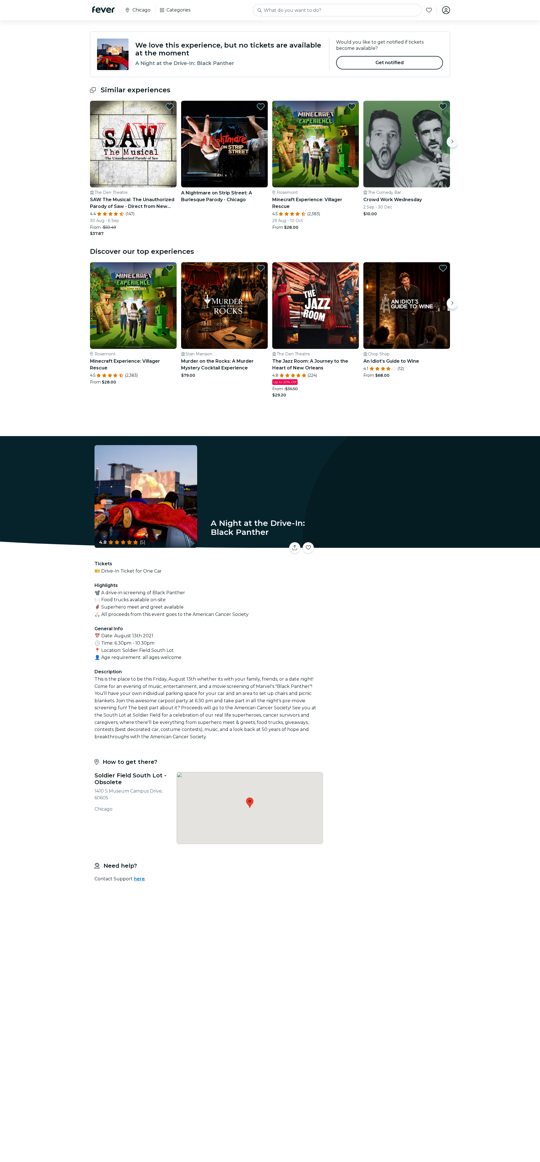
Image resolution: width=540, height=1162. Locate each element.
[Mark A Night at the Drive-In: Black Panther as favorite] (308, 547)
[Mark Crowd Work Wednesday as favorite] (443, 106)
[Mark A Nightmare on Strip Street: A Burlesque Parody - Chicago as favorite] (260, 106)
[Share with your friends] (294, 547)
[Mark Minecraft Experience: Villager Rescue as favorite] (352, 106)
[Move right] (452, 141)
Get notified (389, 62)
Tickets (388, 544)
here (139, 878)
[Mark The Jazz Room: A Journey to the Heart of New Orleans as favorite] (352, 268)
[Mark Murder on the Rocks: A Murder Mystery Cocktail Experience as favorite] (260, 268)
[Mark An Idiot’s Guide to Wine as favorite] (443, 268)
